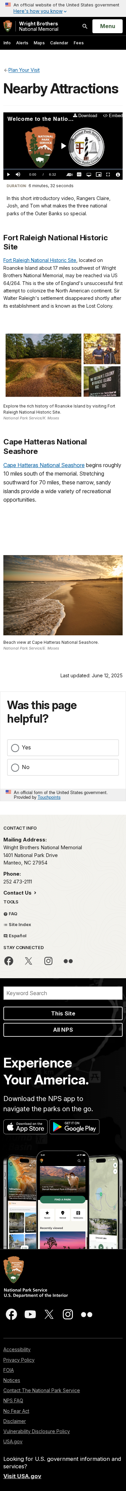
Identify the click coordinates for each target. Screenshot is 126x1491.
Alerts (22, 42)
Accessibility (17, 1349)
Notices (11, 1380)
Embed (116, 115)
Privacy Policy (19, 1360)
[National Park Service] (7, 26)
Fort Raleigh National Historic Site (39, 260)
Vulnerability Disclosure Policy (36, 1431)
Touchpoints (49, 797)
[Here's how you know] (63, 8)
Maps (39, 42)
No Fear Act (16, 1411)
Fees (79, 42)
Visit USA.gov (22, 1476)
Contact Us (18, 893)
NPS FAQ (13, 1400)
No (26, 767)
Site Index (19, 924)
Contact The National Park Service (41, 1390)
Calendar (59, 42)
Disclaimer (14, 1421)
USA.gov (13, 1441)
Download (87, 115)
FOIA (8, 1370)
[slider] (63, 169)
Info (7, 42)
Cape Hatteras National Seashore (44, 465)
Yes (26, 747)
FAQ (12, 913)
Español (17, 935)
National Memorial (38, 26)
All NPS (63, 1029)
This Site (63, 1013)
